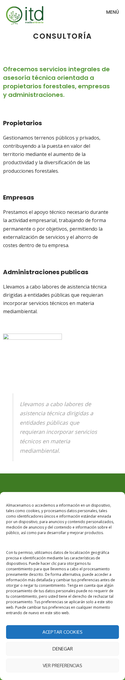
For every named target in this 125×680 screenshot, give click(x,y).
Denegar (62, 649)
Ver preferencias (62, 665)
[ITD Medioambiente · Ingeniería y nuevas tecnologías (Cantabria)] (24, 15)
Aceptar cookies (62, 632)
